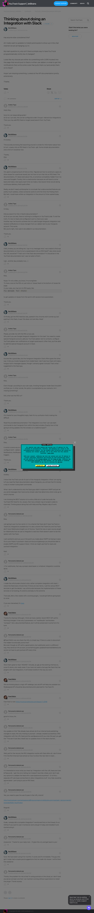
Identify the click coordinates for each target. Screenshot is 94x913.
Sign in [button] (82, 3)
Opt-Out (60, 462)
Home (5, 3)
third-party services (33, 460)
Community (73, 3)
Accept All (40, 465)
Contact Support (61, 3)
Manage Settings (52, 465)
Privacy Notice (42, 459)
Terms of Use (57, 459)
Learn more (50, 453)
